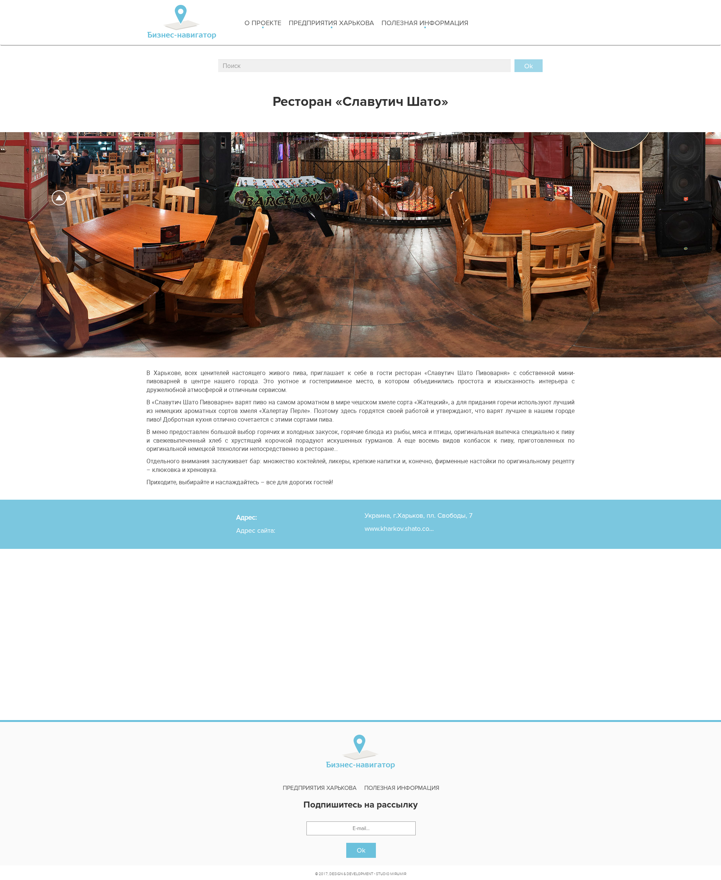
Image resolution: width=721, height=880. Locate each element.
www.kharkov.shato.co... (399, 528)
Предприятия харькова (331, 23)
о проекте (262, 23)
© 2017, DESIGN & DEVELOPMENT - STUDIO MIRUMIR (360, 873)
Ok (361, 850)
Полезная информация (425, 23)
